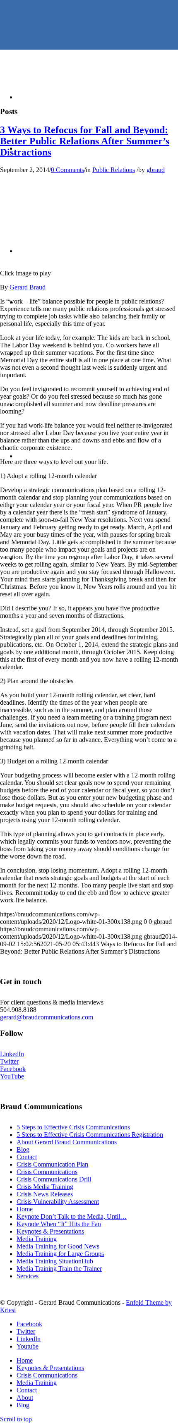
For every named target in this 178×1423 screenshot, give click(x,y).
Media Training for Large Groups (60, 1253)
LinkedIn (12, 1053)
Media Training (37, 1238)
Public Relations (113, 169)
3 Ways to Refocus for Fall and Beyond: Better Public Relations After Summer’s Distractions (84, 141)
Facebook (13, 1068)
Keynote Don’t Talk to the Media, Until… (72, 1216)
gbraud (156, 169)
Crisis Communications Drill (54, 1179)
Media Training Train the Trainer (59, 1268)
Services (27, 1276)
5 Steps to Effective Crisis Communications (73, 1127)
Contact (27, 1156)
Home (25, 1209)
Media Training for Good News (58, 1246)
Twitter (9, 1061)
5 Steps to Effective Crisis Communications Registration (90, 1134)
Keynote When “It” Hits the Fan (59, 1223)
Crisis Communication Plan (52, 1164)
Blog (23, 1149)
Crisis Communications (47, 1171)
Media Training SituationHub (55, 1261)
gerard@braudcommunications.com (46, 1017)
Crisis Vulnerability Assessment (58, 1201)
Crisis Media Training (45, 1186)
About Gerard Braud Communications (67, 1142)
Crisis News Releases (45, 1194)
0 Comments (67, 169)
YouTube (12, 1076)
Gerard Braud (28, 287)
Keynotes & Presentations (50, 1231)
